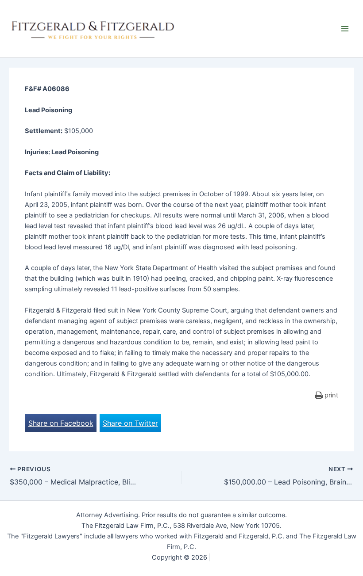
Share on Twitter (130, 423)
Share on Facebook (60, 423)
